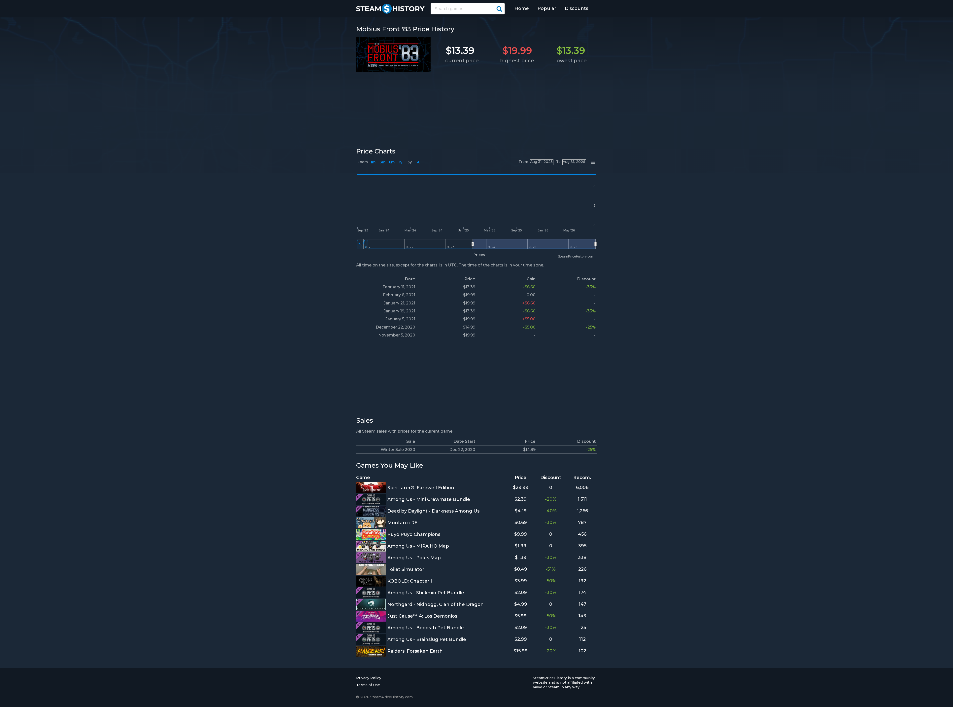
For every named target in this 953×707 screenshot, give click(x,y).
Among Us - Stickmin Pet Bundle (425, 592)
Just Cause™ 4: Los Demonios (422, 616)
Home (521, 8)
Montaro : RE (402, 522)
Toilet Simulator (405, 569)
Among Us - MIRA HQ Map (418, 546)
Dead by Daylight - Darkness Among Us (433, 511)
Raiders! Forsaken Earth (415, 651)
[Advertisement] (476, 108)
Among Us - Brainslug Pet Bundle (426, 639)
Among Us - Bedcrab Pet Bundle (425, 628)
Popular (547, 8)
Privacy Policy (368, 678)
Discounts (576, 8)
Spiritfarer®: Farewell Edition (420, 487)
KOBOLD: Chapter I (409, 581)
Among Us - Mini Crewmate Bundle (428, 499)
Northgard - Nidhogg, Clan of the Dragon (435, 604)
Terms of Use (368, 685)
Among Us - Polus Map (414, 557)
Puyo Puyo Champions (413, 534)
